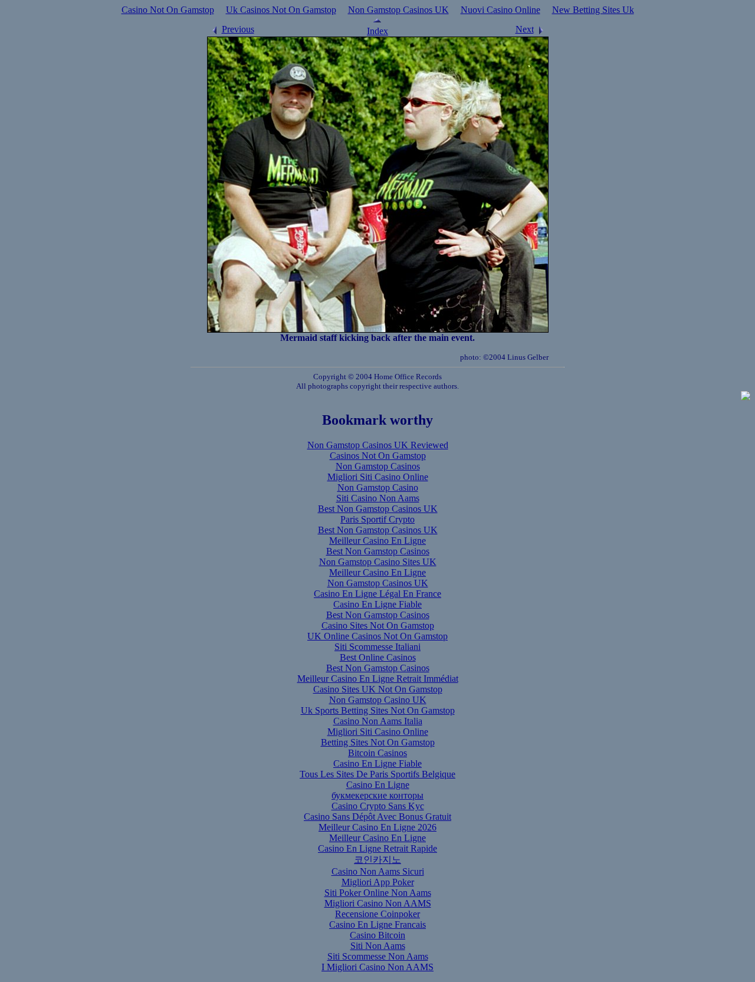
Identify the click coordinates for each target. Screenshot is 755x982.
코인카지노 (377, 860)
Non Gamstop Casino (377, 487)
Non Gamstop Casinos (378, 466)
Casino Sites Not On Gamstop (377, 625)
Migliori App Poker (378, 882)
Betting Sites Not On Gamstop (378, 742)
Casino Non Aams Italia (377, 721)
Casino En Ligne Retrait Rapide (377, 848)
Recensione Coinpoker (377, 914)
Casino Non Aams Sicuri (377, 871)
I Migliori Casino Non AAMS (377, 967)
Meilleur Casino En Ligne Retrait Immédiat (377, 679)
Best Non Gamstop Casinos (377, 551)
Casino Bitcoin (377, 935)
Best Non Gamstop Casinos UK (378, 509)
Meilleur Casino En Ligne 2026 (377, 827)
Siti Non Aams (377, 946)
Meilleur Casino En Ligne (377, 541)
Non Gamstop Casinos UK (398, 10)
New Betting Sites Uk (593, 10)
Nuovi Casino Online (500, 10)
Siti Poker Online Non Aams (377, 893)
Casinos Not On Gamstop (378, 456)
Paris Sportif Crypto (377, 519)
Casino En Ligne (377, 785)
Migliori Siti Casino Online (377, 477)
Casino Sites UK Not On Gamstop (377, 689)
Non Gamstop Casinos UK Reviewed (377, 445)
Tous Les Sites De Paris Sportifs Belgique (377, 774)
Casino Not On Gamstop (168, 10)
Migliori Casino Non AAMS (377, 903)
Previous (238, 29)
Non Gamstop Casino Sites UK (377, 562)
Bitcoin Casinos (377, 753)
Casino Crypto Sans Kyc (377, 806)
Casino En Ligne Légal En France (377, 594)
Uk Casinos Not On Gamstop (281, 10)
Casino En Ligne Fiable (377, 604)
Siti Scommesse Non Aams (377, 956)
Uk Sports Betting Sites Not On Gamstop (378, 710)
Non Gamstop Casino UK (377, 700)
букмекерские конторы (377, 795)
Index (377, 31)
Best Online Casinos (378, 657)
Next (525, 29)
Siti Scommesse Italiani (377, 647)
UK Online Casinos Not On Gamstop (377, 636)
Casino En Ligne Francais (377, 924)
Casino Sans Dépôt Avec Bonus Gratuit (377, 817)
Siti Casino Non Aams (377, 498)
